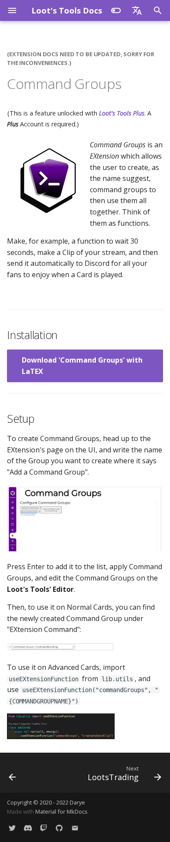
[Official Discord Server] (28, 828)
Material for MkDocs (61, 811)
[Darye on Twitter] (12, 828)
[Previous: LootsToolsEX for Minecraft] (12, 772)
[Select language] (137, 10)
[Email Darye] (75, 828)
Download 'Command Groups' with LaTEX (82, 365)
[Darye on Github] (59, 828)
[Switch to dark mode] (116, 10)
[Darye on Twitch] (44, 828)
